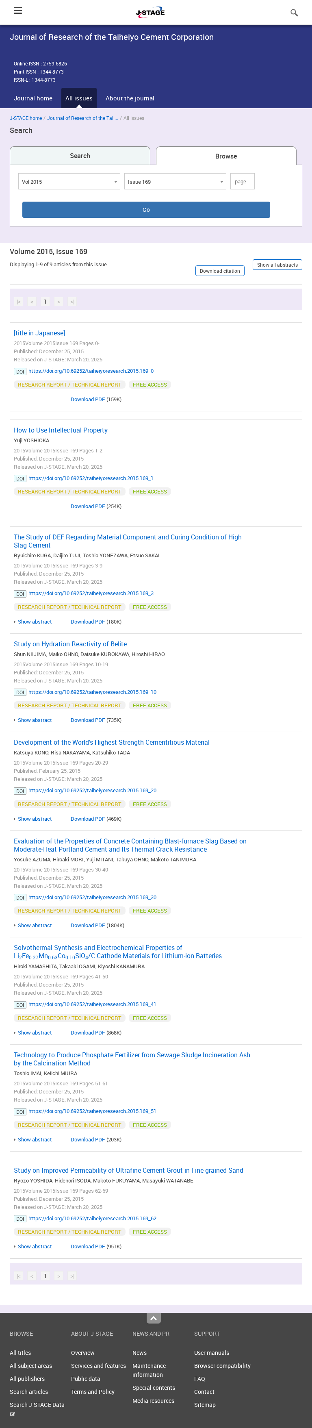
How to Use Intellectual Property (61, 430)
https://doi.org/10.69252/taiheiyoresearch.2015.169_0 (91, 370)
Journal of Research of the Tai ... (82, 118)
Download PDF (88, 399)
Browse (226, 156)
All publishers (27, 1378)
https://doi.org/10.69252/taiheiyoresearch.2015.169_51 (92, 1111)
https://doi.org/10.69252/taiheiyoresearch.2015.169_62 (92, 1218)
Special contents (153, 1387)
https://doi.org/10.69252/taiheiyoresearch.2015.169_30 (92, 897)
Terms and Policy (93, 1391)
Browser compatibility (222, 1365)
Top (154, 1318)
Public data (85, 1378)
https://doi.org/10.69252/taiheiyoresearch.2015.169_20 (92, 790)
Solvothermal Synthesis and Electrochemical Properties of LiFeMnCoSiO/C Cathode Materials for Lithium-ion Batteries (118, 951)
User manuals (211, 1352)
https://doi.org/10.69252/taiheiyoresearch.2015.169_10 (92, 692)
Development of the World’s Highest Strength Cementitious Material (112, 742)
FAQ (199, 1378)
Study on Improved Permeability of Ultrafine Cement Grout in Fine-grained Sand (128, 1170)
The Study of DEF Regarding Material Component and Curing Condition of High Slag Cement (128, 541)
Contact (204, 1391)
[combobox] (69, 181)
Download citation (220, 270)
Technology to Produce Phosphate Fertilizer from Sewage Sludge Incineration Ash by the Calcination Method (132, 1058)
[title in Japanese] (39, 332)
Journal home (33, 98)
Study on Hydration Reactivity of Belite (70, 643)
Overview (83, 1352)
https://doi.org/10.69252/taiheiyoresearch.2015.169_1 (91, 478)
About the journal (130, 98)
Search (80, 155)
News (139, 1352)
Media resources (153, 1400)
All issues (79, 98)
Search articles (29, 1391)
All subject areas (31, 1365)
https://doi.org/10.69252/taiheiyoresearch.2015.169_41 (92, 1004)
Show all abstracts (277, 264)
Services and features (98, 1365)
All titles (20, 1352)
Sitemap (205, 1404)
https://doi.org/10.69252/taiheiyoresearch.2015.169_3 (91, 593)
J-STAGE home (26, 118)
